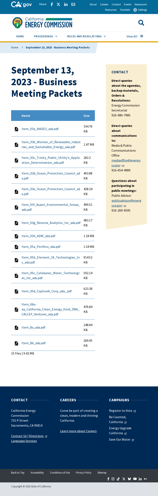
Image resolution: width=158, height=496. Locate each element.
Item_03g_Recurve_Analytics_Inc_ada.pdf (51, 223)
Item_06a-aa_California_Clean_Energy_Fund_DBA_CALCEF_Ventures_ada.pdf (50, 309)
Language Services (24, 441)
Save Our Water (119, 439)
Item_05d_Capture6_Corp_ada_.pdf (47, 291)
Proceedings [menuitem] (48, 36)
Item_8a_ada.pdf (33, 327)
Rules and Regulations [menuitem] (89, 36)
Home (14, 47)
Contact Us (19, 436)
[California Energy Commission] (47, 22)
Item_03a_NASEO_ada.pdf (40, 129)
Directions (36, 436)
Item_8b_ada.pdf (34, 343)
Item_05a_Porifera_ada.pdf (41, 246)
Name (27, 115)
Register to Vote (120, 410)
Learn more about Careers (78, 431)
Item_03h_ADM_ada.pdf (38, 236)
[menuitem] (20, 37)
